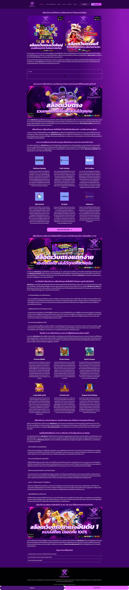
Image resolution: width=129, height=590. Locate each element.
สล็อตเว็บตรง (42, 4)
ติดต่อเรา (59, 4)
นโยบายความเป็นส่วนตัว (51, 4)
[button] (100, 71)
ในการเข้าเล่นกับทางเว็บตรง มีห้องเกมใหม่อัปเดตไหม (40, 557)
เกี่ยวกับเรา (69, 4)
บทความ (64, 4)
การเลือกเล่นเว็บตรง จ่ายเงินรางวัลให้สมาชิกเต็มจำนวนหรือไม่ (42, 554)
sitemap (75, 4)
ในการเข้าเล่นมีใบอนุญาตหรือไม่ (35, 560)
